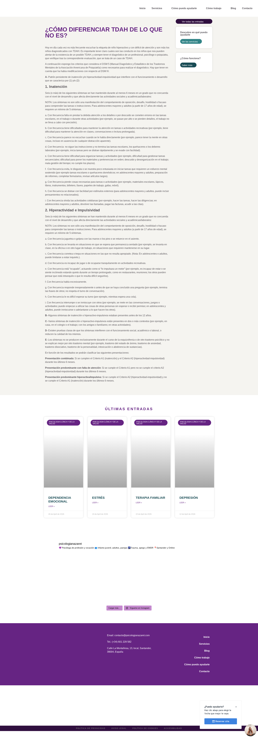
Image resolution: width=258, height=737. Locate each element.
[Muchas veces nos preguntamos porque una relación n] (150, 566)
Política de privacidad (90, 728)
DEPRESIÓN (188, 497)
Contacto (247, 8)
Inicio (142, 8)
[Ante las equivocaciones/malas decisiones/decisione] (64, 591)
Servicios (157, 8)
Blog (233, 8)
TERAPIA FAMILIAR (150, 497)
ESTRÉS (98, 497)
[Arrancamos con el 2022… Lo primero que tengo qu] (150, 591)
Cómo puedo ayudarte (184, 8)
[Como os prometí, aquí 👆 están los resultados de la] (107, 591)
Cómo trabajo (213, 8)
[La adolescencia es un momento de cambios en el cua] (193, 566)
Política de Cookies (145, 728)
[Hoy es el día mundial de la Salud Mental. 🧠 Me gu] (107, 566)
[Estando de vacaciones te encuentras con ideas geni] (193, 591)
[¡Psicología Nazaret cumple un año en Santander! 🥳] (64, 566)
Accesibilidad (173, 728)
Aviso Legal (118, 728)
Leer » (51, 506)
